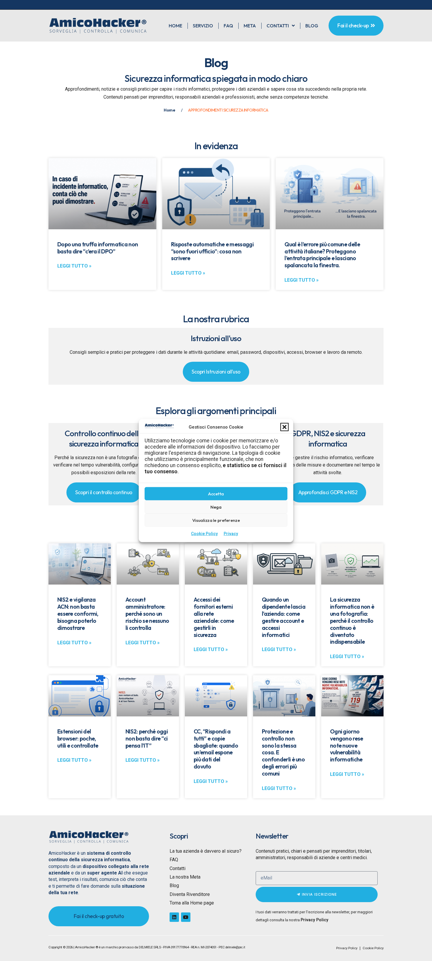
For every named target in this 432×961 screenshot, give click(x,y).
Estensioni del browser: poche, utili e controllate (77, 738)
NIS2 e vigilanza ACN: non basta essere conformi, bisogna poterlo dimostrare (77, 613)
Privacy (231, 533)
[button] (284, 427)
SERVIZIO (203, 26)
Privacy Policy (314, 919)
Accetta (216, 494)
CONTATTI (278, 26)
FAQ (228, 26)
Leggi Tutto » (74, 266)
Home (169, 110)
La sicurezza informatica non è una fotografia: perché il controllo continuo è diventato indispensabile (352, 620)
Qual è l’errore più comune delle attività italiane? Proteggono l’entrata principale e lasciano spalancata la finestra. (322, 255)
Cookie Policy (204, 533)
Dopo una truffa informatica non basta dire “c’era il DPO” (97, 248)
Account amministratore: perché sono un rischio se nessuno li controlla (147, 613)
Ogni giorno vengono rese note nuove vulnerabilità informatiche (346, 745)
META (250, 26)
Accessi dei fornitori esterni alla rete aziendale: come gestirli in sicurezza (214, 617)
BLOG (311, 26)
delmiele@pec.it (235, 947)
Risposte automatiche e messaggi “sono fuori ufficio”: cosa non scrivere (212, 251)
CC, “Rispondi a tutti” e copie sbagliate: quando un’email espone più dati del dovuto (216, 749)
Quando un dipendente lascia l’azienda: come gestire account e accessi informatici (283, 617)
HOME (175, 26)
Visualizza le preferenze (216, 520)
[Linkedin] (174, 917)
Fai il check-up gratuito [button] (99, 916)
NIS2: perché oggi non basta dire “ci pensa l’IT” (146, 738)
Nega (215, 507)
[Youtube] (185, 917)
